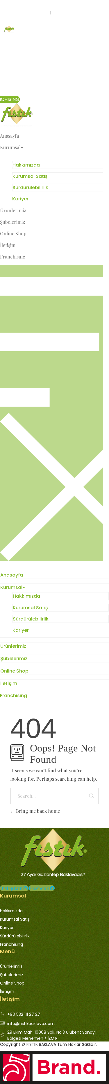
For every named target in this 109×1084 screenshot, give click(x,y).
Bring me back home (37, 811)
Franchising (13, 257)
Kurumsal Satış (30, 176)
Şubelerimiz (12, 222)
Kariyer (20, 198)
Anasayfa (9, 136)
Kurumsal (10, 147)
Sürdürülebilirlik (30, 187)
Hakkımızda (26, 165)
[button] (51, 413)
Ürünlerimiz (13, 210)
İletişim (7, 245)
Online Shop (13, 233)
